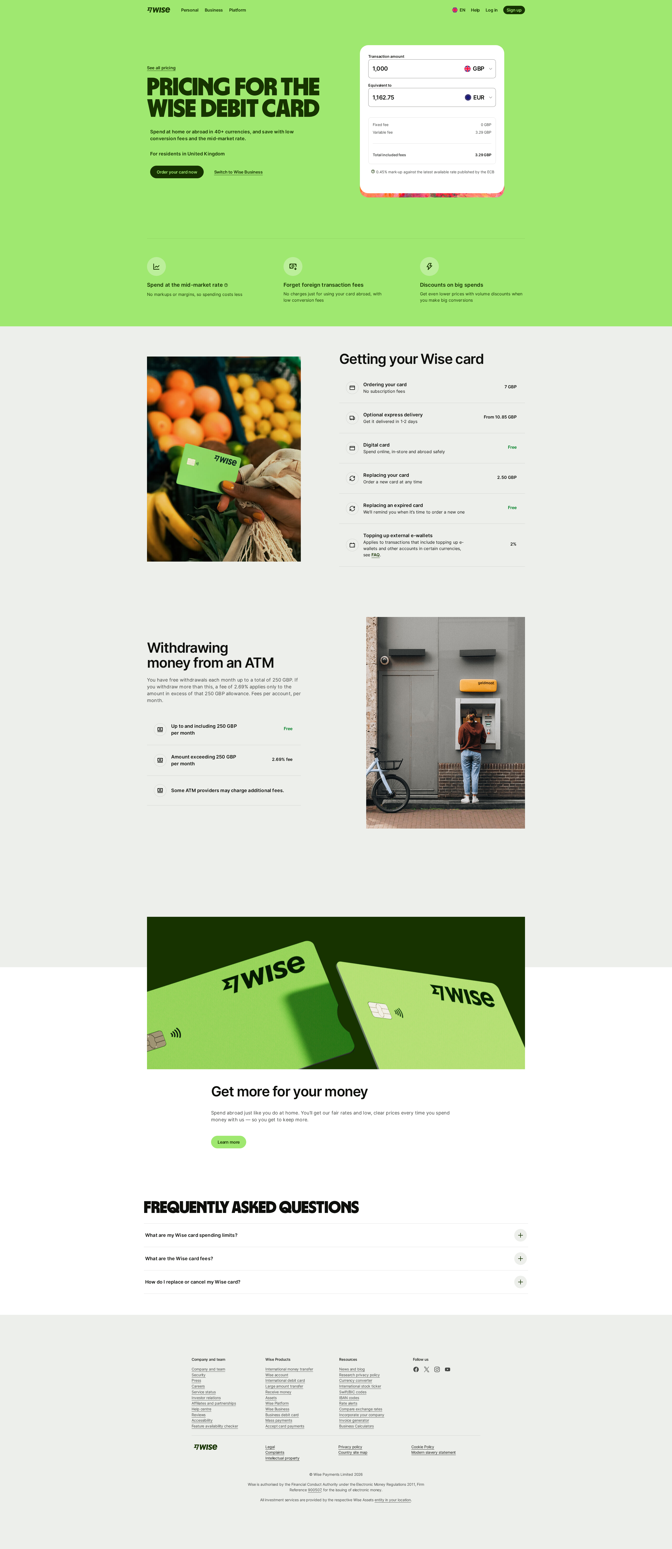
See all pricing (161, 67)
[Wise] (205, 1449)
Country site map (353, 1452)
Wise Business (277, 1409)
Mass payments (278, 1420)
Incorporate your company (361, 1414)
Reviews (199, 1414)
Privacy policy (350, 1447)
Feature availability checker (215, 1426)
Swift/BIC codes (352, 1392)
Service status (204, 1392)
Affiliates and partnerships (214, 1403)
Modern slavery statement (433, 1452)
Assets (271, 1397)
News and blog (352, 1369)
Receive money (278, 1392)
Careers (198, 1386)
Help (475, 10)
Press (196, 1380)
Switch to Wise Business (238, 172)
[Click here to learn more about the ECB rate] (373, 171)
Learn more (229, 1142)
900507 (314, 1490)
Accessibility (202, 1420)
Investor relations (206, 1397)
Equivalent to (380, 85)
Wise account (276, 1375)
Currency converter (355, 1380)
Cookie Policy (422, 1447)
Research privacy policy (359, 1375)
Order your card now (177, 172)
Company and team (208, 1369)
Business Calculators (356, 1426)
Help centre (201, 1409)
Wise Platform (277, 1403)
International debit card (285, 1380)
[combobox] (478, 68)
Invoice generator (354, 1420)
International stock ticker (360, 1386)
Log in (492, 10)
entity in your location (393, 1500)
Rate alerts (348, 1403)
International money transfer (289, 1369)
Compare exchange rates (360, 1409)
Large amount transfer (284, 1386)
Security (199, 1375)
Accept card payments (284, 1426)
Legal (270, 1447)
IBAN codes (349, 1397)
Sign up (514, 10)
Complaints (274, 1452)
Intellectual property (282, 1458)
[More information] (226, 285)
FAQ (375, 554)
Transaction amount (386, 56)
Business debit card (282, 1414)
